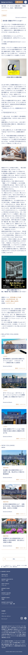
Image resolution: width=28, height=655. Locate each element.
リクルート (4, 613)
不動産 (6, 598)
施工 (6, 589)
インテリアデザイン (6, 594)
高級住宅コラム (8, 565)
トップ (2, 565)
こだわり (14, 565)
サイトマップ (4, 619)
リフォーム (5, 584)
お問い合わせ (19, 2)
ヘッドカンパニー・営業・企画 (8, 603)
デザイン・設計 (7, 580)
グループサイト (5, 575)
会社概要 (3, 611)
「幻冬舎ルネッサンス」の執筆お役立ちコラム (14, 109)
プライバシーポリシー (6, 616)
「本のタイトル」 (6, 96)
